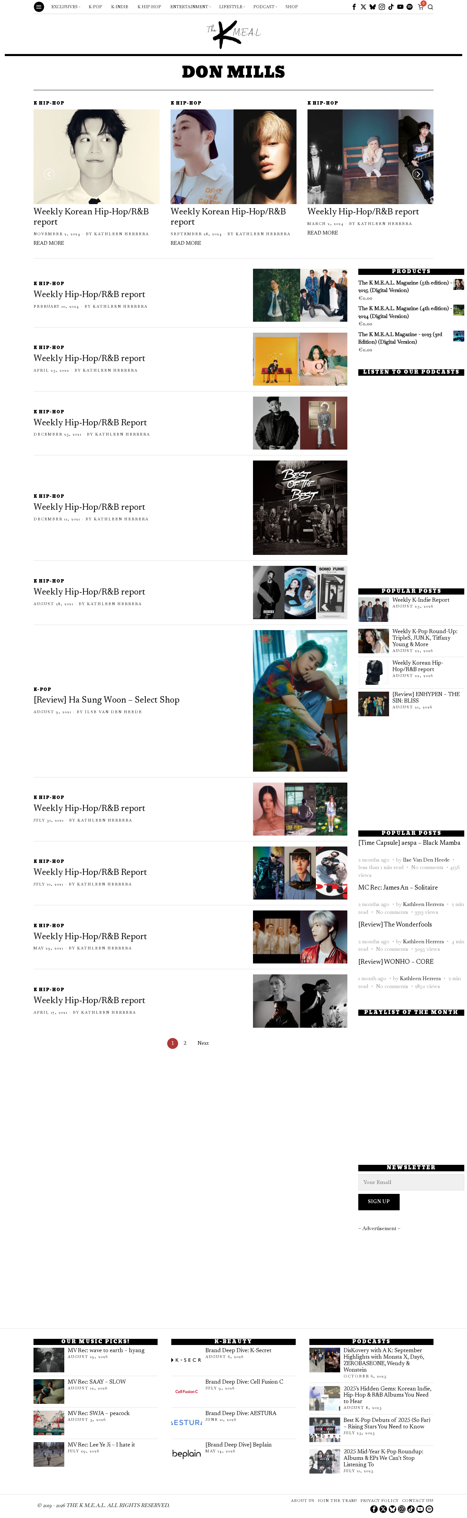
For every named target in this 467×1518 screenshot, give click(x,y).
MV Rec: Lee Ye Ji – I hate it (101, 1445)
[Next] (417, 174)
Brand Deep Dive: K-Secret (238, 1351)
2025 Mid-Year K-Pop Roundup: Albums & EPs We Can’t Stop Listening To (383, 1458)
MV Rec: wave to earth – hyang (106, 1351)
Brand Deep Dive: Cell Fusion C (244, 1382)
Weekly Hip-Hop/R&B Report (90, 423)
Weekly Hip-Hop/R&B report (363, 212)
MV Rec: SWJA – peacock (99, 1413)
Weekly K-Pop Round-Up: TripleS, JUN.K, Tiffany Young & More (424, 638)
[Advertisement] (411, 531)
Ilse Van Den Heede (113, 711)
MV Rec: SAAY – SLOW (97, 1382)
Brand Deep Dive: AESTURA (241, 1413)
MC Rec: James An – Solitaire (398, 888)
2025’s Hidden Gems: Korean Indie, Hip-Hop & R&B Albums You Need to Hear (387, 1395)
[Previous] (49, 174)
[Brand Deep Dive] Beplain (238, 1445)
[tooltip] (354, 7)
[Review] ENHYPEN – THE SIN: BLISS (426, 698)
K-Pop (42, 690)
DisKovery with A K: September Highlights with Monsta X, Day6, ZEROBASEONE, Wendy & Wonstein (384, 1360)
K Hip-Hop (49, 104)
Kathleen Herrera (121, 233)
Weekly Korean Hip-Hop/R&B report (91, 217)
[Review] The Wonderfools (395, 925)
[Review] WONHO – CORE (395, 962)
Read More (49, 243)
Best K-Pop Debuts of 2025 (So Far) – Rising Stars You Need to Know (387, 1424)
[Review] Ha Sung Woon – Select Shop (106, 700)
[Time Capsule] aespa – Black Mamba (409, 843)
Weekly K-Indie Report (421, 600)
